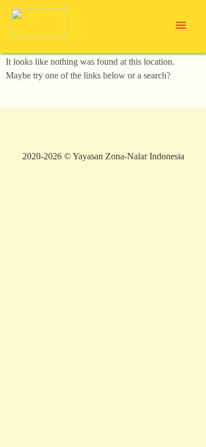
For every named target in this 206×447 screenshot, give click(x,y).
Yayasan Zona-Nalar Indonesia (128, 156)
